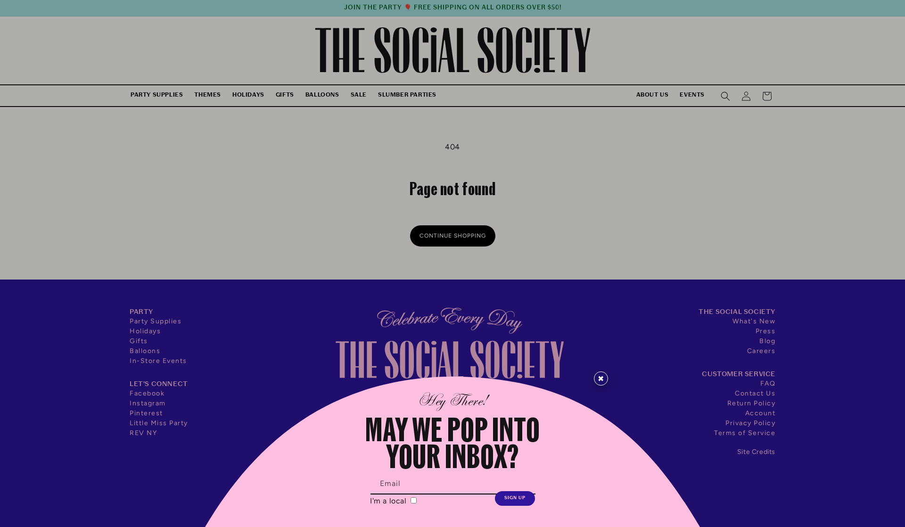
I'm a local (389, 500)
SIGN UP (515, 498)
